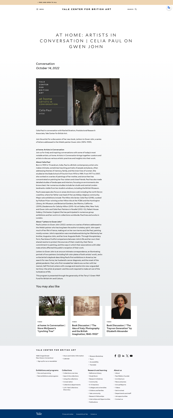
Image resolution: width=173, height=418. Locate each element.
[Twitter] (127, 355)
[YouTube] (131, 355)
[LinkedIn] (123, 355)
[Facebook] (115, 355)
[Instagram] (119, 355)
